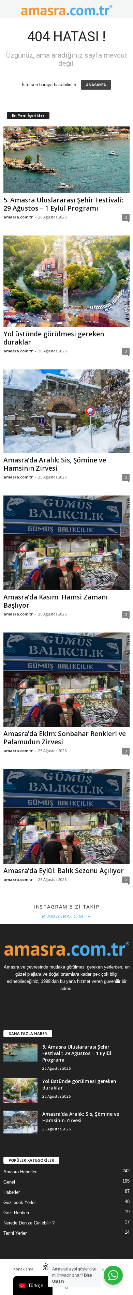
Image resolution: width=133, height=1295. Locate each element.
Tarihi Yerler (15, 1233)
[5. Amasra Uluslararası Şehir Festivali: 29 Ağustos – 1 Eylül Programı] (66, 159)
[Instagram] (73, 1001)
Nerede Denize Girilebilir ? (29, 1222)
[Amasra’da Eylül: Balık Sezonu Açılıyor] (66, 816)
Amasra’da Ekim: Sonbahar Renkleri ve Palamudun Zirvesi (64, 737)
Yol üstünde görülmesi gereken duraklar (53, 338)
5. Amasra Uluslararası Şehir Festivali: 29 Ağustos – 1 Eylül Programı (63, 204)
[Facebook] (60, 1001)
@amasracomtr (66, 916)
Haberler (11, 1192)
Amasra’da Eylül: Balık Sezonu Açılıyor (63, 870)
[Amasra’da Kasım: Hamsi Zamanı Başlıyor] (66, 543)
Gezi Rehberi (16, 1212)
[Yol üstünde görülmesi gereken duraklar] (66, 281)
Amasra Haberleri (20, 1171)
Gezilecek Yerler (19, 1202)
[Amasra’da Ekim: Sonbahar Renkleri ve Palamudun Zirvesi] (66, 680)
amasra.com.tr (18, 216)
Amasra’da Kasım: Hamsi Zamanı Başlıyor (55, 601)
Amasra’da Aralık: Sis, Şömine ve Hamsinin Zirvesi (54, 464)
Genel (9, 1182)
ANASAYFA (96, 85)
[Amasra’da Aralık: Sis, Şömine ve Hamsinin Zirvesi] (66, 411)
